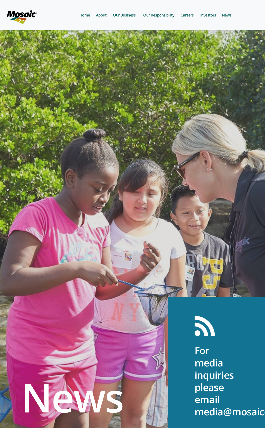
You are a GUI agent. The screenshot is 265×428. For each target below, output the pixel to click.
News (227, 15)
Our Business (124, 15)
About (101, 15)
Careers (187, 15)
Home (84, 15)
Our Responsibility (158, 15)
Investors (208, 15)
